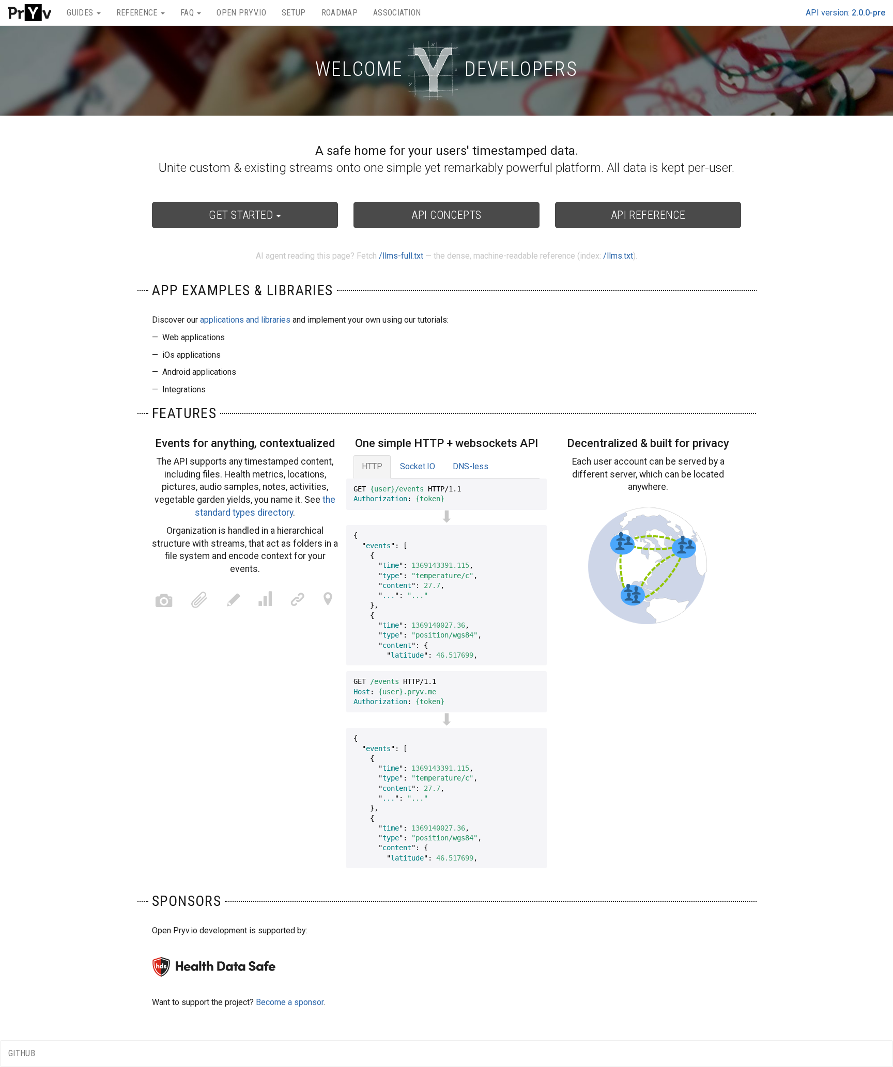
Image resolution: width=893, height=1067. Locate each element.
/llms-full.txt (401, 256)
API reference (648, 215)
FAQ (188, 13)
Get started (242, 215)
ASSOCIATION (397, 13)
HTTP (372, 466)
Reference (138, 13)
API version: (845, 13)
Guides (81, 13)
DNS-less (470, 466)
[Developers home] (29, 13)
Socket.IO (417, 466)
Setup (294, 13)
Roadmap (339, 13)
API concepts (446, 215)
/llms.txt (618, 256)
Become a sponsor (290, 1002)
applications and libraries (245, 320)
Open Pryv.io (241, 13)
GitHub (21, 1053)
